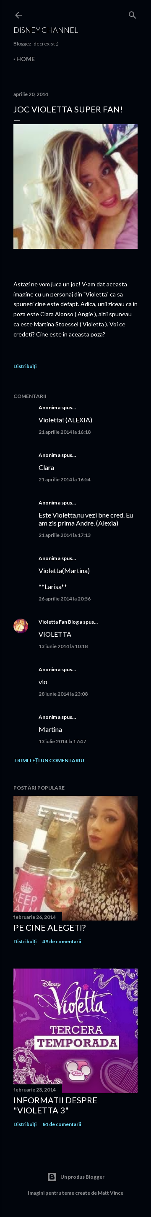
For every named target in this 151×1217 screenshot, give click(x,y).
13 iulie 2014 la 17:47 (62, 741)
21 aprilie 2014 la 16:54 (65, 479)
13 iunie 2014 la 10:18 (63, 646)
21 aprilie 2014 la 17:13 (65, 535)
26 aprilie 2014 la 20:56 (65, 598)
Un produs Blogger (82, 1177)
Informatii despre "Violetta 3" (55, 1105)
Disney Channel (45, 30)
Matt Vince (110, 1193)
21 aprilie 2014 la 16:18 (65, 432)
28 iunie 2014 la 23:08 (63, 694)
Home (25, 58)
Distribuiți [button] (24, 366)
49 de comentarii (61, 941)
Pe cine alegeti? (49, 927)
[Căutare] (133, 13)
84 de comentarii (61, 1124)
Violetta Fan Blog (59, 622)
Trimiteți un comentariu (48, 760)
